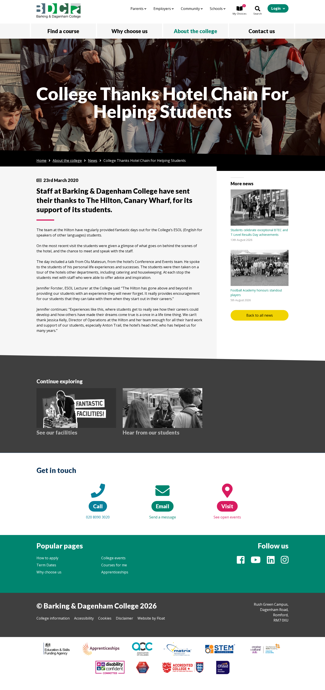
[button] (239, 10)
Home (41, 160)
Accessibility (84, 618)
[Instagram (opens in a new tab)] (285, 561)
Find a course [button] (63, 31)
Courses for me (114, 565)
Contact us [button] (262, 31)
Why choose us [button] (129, 31)
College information (53, 618)
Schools (217, 8)
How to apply (47, 558)
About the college (67, 160)
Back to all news (259, 315)
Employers (162, 8)
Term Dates (46, 565)
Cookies (104, 618)
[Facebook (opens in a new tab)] (241, 561)
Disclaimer (124, 618)
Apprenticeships (114, 572)
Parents (137, 8)
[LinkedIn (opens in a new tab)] (271, 561)
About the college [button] (195, 31)
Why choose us (48, 572)
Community (191, 8)
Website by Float (151, 618)
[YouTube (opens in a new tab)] (256, 561)
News (92, 160)
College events (113, 558)
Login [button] (276, 8)
